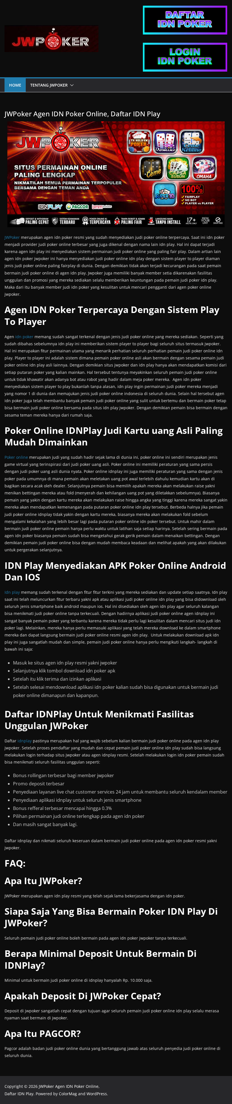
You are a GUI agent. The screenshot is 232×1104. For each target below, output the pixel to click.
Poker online (16, 457)
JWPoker (12, 237)
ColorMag (68, 1093)
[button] (71, 85)
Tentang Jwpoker (49, 85)
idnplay (25, 740)
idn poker (24, 336)
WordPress (97, 1093)
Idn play (12, 592)
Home (15, 85)
